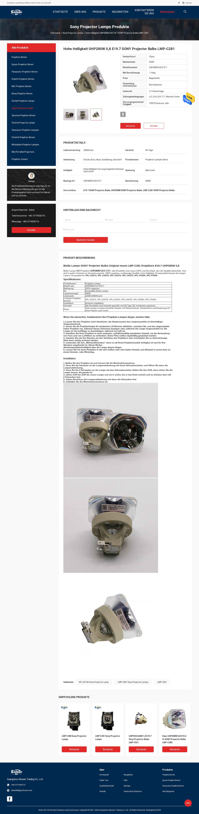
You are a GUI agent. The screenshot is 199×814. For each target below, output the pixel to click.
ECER (158, 810)
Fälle (125, 780)
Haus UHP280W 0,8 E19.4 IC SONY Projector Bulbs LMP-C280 (174, 739)
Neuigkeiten (128, 775)
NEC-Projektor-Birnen (21, 86)
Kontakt (31, 230)
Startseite (55, 33)
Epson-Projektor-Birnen (23, 64)
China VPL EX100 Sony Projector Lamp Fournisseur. (58, 810)
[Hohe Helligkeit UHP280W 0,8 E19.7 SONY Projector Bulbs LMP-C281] (89, 80)
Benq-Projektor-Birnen (22, 93)
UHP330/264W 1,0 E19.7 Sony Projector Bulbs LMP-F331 (140, 739)
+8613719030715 (31, 221)
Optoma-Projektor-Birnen (23, 115)
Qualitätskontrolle (107, 786)
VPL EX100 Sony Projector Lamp (94, 682)
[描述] (184, 11)
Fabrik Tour (104, 780)
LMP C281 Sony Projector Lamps (133, 682)
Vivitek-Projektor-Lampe (23, 101)
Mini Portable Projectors (23, 152)
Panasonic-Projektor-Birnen (25, 72)
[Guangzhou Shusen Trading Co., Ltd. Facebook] (179, 3)
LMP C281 (162, 682)
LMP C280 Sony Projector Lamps (74, 737)
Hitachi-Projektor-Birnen (23, 79)
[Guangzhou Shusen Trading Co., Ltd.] (16, 12)
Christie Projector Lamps (23, 123)
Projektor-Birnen (19, 57)
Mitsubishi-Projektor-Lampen (25, 144)
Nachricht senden (85, 240)
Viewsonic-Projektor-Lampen (25, 130)
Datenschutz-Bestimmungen (133, 791)
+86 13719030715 (36, 216)
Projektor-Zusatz (20, 159)
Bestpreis (130, 126)
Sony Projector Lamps (73, 33)
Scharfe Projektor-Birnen (23, 137)
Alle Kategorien (168, 791)
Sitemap (127, 786)
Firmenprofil (104, 775)
